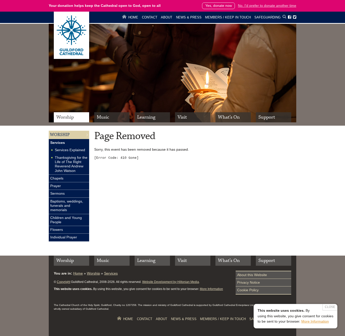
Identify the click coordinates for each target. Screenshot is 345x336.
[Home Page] (71, 58)
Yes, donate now (218, 6)
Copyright (63, 281)
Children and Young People (66, 220)
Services (57, 143)
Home (133, 17)
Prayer (55, 186)
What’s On (229, 117)
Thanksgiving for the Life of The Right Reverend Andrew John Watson (71, 164)
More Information (211, 288)
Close (330, 306)
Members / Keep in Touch (228, 17)
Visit (182, 117)
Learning (146, 117)
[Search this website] (284, 17)
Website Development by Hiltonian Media (170, 281)
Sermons (57, 193)
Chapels (56, 178)
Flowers (56, 230)
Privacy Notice (248, 282)
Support (266, 117)
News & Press (189, 17)
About (166, 17)
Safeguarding (267, 17)
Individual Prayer (63, 237)
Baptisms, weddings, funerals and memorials (66, 205)
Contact (149, 17)
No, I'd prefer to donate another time (267, 6)
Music (103, 117)
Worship (65, 117)
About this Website (252, 275)
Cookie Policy (248, 290)
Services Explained (70, 150)
